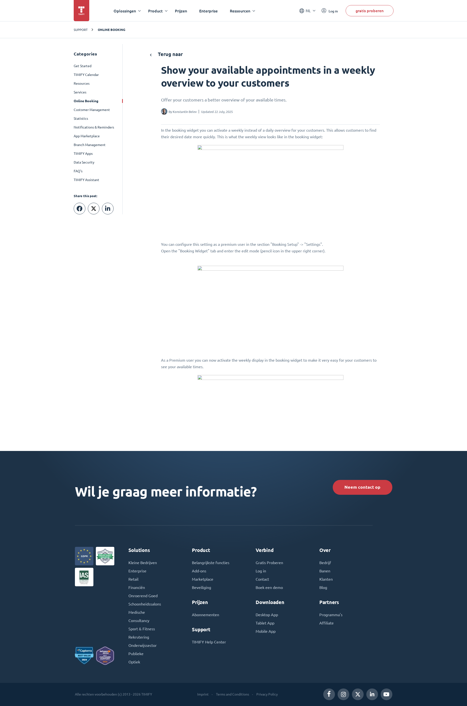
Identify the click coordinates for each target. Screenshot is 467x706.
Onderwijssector (142, 645)
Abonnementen (205, 615)
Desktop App (267, 615)
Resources (82, 83)
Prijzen (181, 11)
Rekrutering (138, 637)
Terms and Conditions (232, 694)
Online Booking (111, 30)
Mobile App (266, 631)
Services (80, 92)
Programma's (330, 615)
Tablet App (265, 623)
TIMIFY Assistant (86, 180)
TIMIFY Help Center (209, 642)
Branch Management (90, 145)
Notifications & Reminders (94, 127)
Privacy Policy (267, 694)
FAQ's (78, 171)
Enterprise (208, 11)
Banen (324, 571)
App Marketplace (87, 136)
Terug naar (170, 54)
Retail (133, 579)
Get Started (82, 66)
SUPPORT (81, 29)
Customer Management (92, 110)
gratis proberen (370, 10)
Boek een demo (269, 587)
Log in (261, 571)
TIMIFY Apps (83, 154)
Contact (262, 579)
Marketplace (202, 579)
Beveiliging (201, 587)
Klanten (326, 579)
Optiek (134, 662)
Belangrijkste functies (210, 562)
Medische (136, 612)
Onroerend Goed (143, 596)
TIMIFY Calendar (86, 75)
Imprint (203, 694)
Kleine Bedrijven (142, 562)
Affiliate (326, 623)
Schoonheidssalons (144, 604)
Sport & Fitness (141, 629)
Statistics (81, 118)
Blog (323, 587)
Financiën (136, 587)
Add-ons (199, 571)
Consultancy (138, 620)
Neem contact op (362, 487)
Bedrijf (325, 562)
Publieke (136, 653)
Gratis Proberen (269, 562)
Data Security (84, 162)
